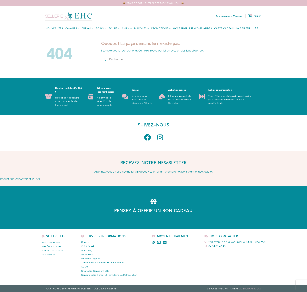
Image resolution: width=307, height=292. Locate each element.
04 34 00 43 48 (217, 246)
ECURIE (113, 29)
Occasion (180, 29)
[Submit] (256, 28)
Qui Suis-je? (87, 246)
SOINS (100, 29)
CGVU (84, 266)
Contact (85, 242)
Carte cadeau (224, 29)
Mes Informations (51, 242)
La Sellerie (243, 29)
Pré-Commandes (200, 29)
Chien (126, 29)
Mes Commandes (51, 246)
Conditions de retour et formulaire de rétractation (109, 274)
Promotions (160, 29)
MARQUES (140, 29)
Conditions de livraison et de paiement (102, 262)
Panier (255, 15)
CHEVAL (86, 29)
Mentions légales (90, 258)
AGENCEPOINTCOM (250, 288)
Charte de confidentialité (95, 270)
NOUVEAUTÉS (54, 29)
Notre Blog (86, 250)
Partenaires (87, 254)
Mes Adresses (49, 254)
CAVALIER (71, 29)
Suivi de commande (53, 250)
